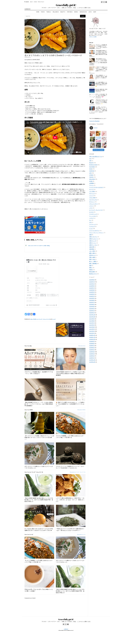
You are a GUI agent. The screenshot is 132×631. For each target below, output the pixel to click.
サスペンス (92, 193)
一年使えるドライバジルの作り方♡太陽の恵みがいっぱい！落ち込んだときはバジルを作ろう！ (70, 529)
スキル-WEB (92, 197)
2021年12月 (92, 314)
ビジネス (91, 212)
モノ (90, 220)
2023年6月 (92, 304)
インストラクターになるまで (96, 187)
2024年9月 (92, 286)
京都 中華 (91, 247)
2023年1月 (92, 310)
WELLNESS (55, 12)
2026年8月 (92, 280)
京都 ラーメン (92, 243)
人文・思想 (92, 251)
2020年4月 (92, 351)
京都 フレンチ (92, 241)
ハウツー (91, 206)
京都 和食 (91, 249)
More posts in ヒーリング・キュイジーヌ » (78, 472)
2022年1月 (92, 312)
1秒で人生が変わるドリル (95, 156)
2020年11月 (92, 337)
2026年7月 (92, 282)
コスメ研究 (92, 191)
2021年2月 (92, 331)
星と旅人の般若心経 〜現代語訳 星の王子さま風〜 (101, 90)
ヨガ (90, 222)
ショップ (91, 195)
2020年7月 (92, 345)
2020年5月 (92, 349)
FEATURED (92, 167)
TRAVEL (48, 12)
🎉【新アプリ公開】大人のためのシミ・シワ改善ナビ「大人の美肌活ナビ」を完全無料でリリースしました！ (70, 404)
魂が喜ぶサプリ (93, 273)
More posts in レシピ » (81, 534)
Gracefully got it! (66, 5)
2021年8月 (92, 321)
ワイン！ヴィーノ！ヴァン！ (96, 232)
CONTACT (66, 629)
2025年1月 (92, 284)
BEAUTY (62, 12)
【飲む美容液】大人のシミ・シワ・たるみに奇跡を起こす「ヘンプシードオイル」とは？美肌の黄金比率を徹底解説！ (39, 404)
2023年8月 (92, 300)
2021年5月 (92, 325)
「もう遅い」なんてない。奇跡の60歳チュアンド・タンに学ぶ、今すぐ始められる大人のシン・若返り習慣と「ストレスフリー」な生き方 (98, 109)
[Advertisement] (39, 332)
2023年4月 (92, 306)
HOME (37, 12)
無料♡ (91, 267)
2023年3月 (92, 308)
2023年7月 (92, 302)
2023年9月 (92, 298)
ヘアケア (91, 218)
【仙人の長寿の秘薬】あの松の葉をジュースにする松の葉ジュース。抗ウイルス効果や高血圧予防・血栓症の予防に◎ (39, 499)
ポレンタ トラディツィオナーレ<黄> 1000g (39, 245)
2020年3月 (92, 354)
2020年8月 (92, 343)
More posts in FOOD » (81, 409)
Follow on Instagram (99, 149)
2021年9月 (92, 319)
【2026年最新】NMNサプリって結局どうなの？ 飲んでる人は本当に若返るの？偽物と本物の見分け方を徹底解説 (70, 373)
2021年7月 (92, 323)
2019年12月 (92, 360)
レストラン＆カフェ (94, 230)
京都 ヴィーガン (93, 245)
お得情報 (91, 183)
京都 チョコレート (93, 239)
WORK (75, 12)
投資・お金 (92, 259)
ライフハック (92, 224)
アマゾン (91, 185)
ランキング (92, 226)
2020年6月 (92, 347)
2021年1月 (92, 333)
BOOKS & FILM (93, 164)
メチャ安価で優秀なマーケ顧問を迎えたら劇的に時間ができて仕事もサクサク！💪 (101, 84)
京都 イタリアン (93, 236)
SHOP (94, 12)
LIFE (90, 12)
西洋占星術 (92, 271)
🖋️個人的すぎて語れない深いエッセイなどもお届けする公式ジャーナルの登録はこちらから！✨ (101, 101)
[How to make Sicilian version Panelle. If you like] (98, 133)
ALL (32, 319)
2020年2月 (92, 356)
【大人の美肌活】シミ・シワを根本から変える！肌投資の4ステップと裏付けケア (101, 77)
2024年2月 (92, 294)
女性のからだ (92, 255)
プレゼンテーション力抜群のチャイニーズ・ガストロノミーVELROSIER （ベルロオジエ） (70, 467)
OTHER (91, 175)
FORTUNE (69, 12)
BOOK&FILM (83, 12)
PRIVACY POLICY (41, 1)
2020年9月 (92, 341)
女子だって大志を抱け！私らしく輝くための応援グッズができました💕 (101, 95)
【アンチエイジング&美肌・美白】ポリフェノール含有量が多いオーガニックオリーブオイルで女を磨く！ (39, 437)
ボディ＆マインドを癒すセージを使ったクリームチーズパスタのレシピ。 (39, 467)
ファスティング (93, 214)
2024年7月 (92, 288)
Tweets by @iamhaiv (94, 121)
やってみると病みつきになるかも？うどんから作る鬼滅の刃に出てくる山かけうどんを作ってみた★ (39, 529)
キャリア (91, 189)
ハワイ (91, 208)
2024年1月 (92, 296)
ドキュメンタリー (93, 204)
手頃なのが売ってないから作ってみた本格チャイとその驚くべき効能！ (39, 590)
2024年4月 (92, 290)
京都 (90, 234)
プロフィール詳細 (92, 36)
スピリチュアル (93, 199)
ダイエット (92, 201)
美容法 (91, 269)
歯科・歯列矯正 (93, 263)
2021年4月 (92, 327)
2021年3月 (92, 329)
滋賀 (90, 265)
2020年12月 (92, 335)
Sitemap (35, 1)
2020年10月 (92, 339)
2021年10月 (92, 317)
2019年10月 (92, 362)
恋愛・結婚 (92, 257)
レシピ (54, 319)
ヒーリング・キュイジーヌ (43, 319)
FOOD (42, 12)
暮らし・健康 (92, 261)
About (31, 1)
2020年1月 (92, 358)
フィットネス (92, 216)
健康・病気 (92, 253)
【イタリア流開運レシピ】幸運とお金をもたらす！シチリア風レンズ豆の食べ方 (70, 436)
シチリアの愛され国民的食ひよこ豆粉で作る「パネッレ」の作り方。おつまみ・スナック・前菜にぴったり (70, 499)
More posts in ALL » (82, 345)
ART (90, 160)
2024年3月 (92, 292)
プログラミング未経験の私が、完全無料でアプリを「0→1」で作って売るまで (39, 372)
